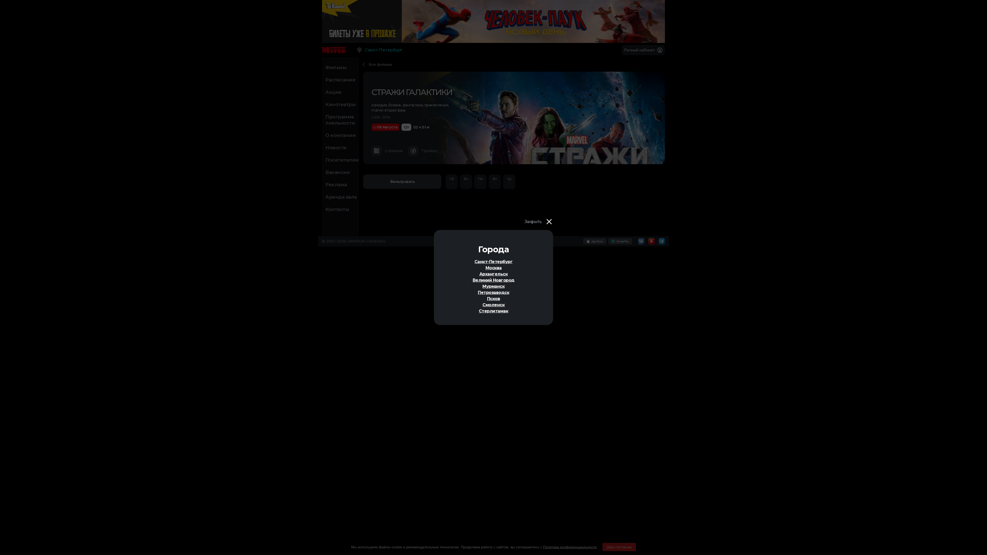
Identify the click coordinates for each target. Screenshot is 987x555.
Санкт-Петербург (493, 261)
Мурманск (493, 286)
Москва (494, 267)
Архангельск (493, 274)
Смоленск (493, 304)
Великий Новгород (494, 280)
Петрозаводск (493, 292)
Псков (493, 298)
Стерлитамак (493, 311)
